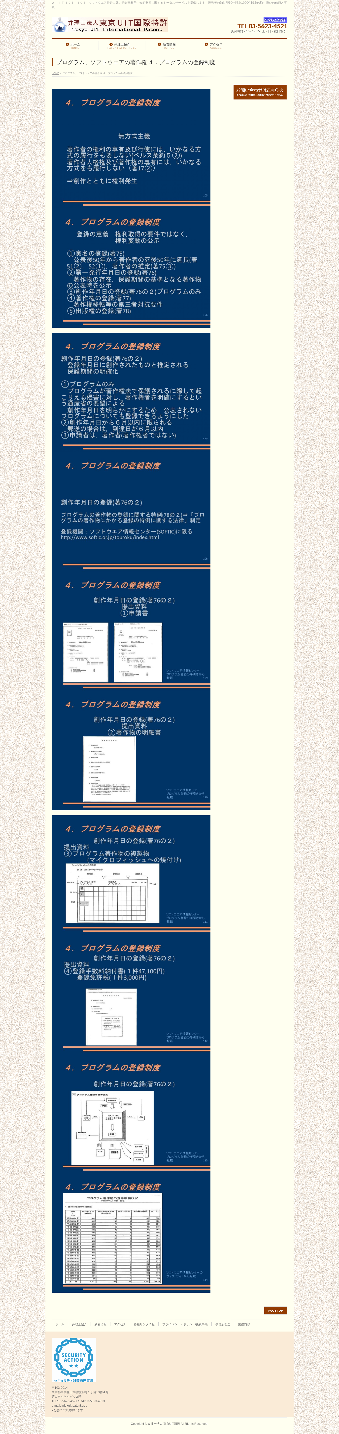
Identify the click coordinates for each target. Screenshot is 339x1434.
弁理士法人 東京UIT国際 (164, 1424)
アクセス (120, 1324)
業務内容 (244, 1324)
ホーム (59, 1324)
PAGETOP (275, 1310)
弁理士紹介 (79, 1324)
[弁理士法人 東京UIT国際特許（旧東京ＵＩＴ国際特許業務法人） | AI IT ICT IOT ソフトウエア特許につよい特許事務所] (110, 26)
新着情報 (100, 1324)
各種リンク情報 (144, 1324)
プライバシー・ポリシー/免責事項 (185, 1324)
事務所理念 (222, 1324)
